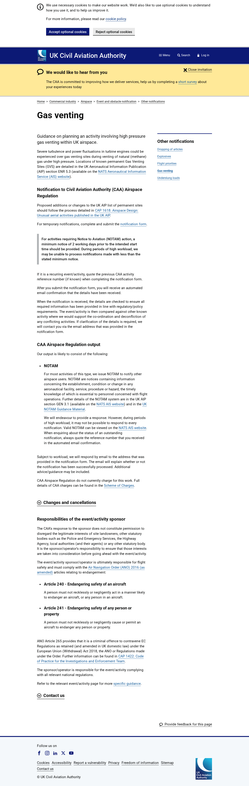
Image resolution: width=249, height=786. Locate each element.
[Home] (42, 55)
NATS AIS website (110, 404)
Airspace (86, 101)
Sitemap (167, 763)
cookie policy (116, 19)
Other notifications (153, 101)
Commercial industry (62, 101)
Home (41, 101)
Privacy (113, 763)
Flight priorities (166, 163)
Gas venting (165, 171)
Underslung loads (168, 178)
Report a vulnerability (90, 763)
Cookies (43, 763)
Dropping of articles (170, 149)
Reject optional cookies (114, 32)
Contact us (45, 769)
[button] (198, 69)
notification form (133, 224)
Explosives (164, 156)
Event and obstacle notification (116, 101)
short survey (187, 82)
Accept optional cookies (68, 32)
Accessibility (61, 763)
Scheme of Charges (119, 485)
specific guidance (127, 683)
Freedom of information (140, 763)
